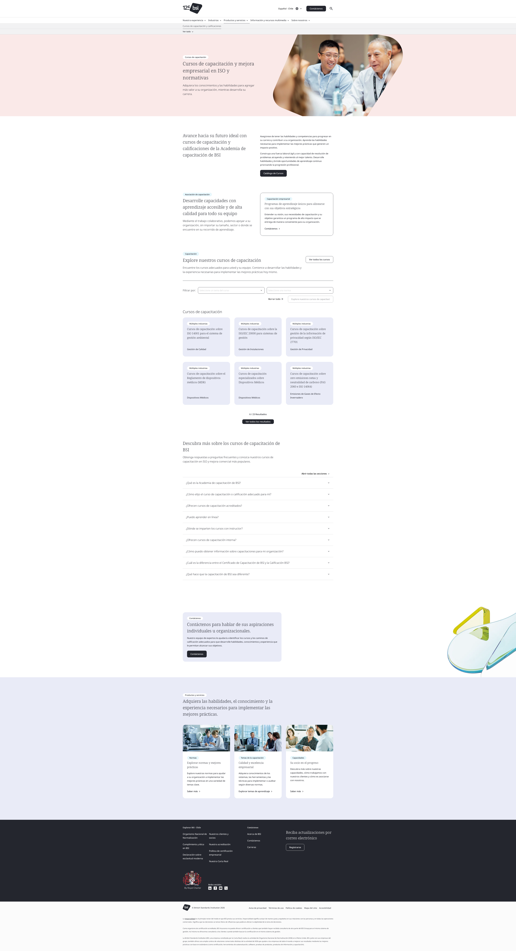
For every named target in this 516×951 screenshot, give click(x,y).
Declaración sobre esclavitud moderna (193, 856)
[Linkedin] (210, 888)
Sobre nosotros (299, 20)
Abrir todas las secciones (314, 473)
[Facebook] (215, 888)
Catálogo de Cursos (273, 173)
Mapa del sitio (310, 908)
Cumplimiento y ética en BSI (193, 846)
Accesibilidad (325, 908)
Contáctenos (316, 8)
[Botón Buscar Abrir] (331, 9)
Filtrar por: (189, 290)
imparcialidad (190, 919)
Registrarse (295, 847)
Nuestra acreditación (219, 844)
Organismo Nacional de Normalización (195, 836)
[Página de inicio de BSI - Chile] (192, 8)
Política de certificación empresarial (221, 852)
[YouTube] (220, 888)
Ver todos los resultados (258, 421)
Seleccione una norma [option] (279, 290)
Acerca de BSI (254, 834)
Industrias (213, 20)
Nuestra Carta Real (218, 861)
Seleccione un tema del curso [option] (214, 290)
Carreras (251, 847)
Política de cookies (294, 908)
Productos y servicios (234, 20)
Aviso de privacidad (257, 908)
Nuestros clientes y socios (218, 836)
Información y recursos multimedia (268, 20)
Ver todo (187, 31)
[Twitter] (226, 888)
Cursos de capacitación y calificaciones (202, 26)
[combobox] (231, 290)
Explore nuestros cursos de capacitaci (310, 299)
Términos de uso (276, 908)
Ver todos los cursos (319, 259)
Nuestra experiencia (193, 20)
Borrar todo (274, 299)
